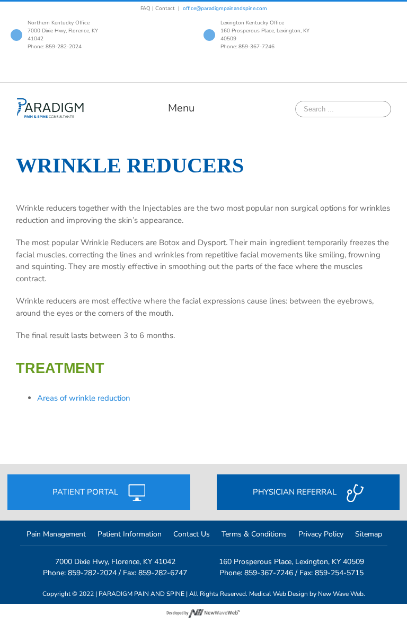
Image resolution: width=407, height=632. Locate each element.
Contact (165, 8)
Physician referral (296, 492)
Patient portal (86, 492)
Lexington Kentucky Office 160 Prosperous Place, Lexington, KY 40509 (264, 30)
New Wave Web (341, 594)
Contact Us (191, 534)
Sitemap (368, 534)
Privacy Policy (320, 534)
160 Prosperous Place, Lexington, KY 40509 (291, 562)
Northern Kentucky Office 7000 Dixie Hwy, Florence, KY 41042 (63, 30)
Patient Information (130, 534)
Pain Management (56, 534)
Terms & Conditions (254, 534)
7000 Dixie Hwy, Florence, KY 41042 (115, 562)
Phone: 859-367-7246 (247, 46)
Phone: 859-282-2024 (55, 46)
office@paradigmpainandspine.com (225, 8)
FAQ (145, 8)
